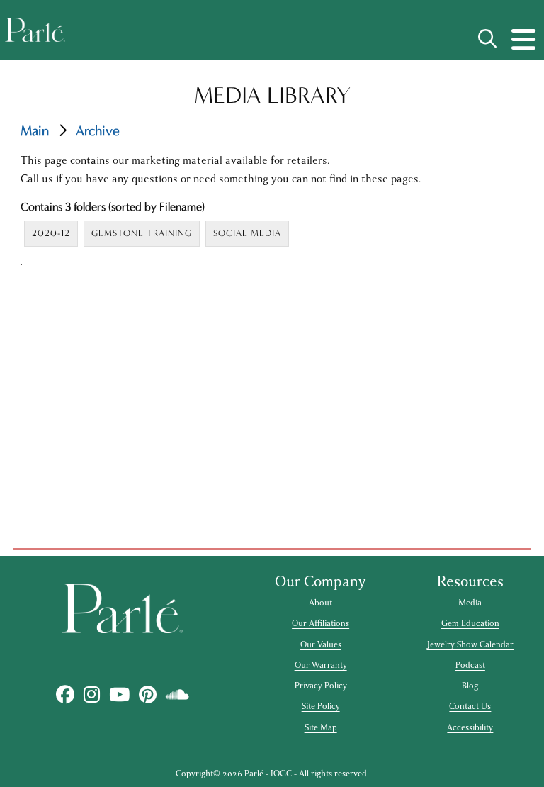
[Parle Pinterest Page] (147, 695)
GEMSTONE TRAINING (141, 233)
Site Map (321, 727)
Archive (98, 131)
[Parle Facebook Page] (65, 695)
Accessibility (470, 727)
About (320, 602)
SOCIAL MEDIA (247, 233)
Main (35, 131)
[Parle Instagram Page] (91, 695)
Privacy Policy (321, 685)
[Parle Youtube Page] (119, 695)
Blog (470, 685)
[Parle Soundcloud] (177, 695)
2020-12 (51, 233)
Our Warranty (321, 665)
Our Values (320, 644)
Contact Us (470, 706)
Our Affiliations (320, 623)
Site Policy (321, 706)
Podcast (470, 665)
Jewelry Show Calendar (470, 644)
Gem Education (470, 623)
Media (470, 602)
